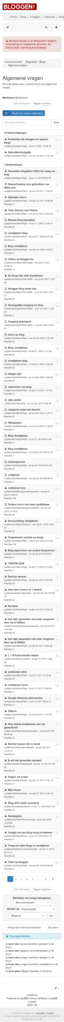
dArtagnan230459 (30, 507)
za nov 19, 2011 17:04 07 (41, 190)
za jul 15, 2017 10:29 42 (40, 688)
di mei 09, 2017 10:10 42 (40, 714)
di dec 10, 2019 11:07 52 (40, 390)
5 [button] (32, 879)
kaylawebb (27, 763)
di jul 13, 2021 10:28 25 (40, 146)
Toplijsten (49, 16)
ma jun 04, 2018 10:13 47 (41, 540)
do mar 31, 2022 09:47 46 (41, 236)
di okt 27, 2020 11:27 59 (40, 351)
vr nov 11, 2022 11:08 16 (40, 223)
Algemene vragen (23, 77)
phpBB (23, 998)
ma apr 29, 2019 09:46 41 (41, 478)
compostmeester (29, 730)
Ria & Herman (28, 819)
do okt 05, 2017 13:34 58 (40, 645)
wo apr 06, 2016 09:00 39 (41, 865)
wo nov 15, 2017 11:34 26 (41, 155)
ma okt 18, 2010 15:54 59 (41, 213)
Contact (49, 1013)
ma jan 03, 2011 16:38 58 (41, 200)
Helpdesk (40, 1013)
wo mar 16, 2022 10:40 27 (41, 249)
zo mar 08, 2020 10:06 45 (41, 377)
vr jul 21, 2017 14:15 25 (40, 675)
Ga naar (53, 927)
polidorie (26, 806)
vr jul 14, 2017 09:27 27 (40, 701)
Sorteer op (21, 909)
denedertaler (28, 747)
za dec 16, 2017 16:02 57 (41, 609)
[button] (53, 879)
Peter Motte (27, 262)
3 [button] (21, 879)
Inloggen (35, 16)
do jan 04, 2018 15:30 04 (40, 579)
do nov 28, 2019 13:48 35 (39, 403)
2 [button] (16, 879)
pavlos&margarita (30, 491)
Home (13, 16)
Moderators (21, 97)
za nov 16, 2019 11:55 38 (41, 426)
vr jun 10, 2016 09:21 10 (40, 835)
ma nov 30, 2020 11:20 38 (41, 338)
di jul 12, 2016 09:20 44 (40, 177)
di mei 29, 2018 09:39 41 (40, 553)
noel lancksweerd (30, 625)
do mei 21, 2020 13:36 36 (41, 364)
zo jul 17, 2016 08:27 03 (43, 806)
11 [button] (45, 879)
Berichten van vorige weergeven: (32, 900)
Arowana (26, 524)
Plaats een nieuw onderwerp (27, 113)
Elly (23, 403)
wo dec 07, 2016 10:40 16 (41, 793)
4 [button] (27, 879)
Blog (23, 16)
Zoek (56, 122)
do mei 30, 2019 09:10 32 (41, 452)
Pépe (24, 146)
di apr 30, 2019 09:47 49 (40, 465)
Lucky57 (26, 658)
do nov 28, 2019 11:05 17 (41, 413)
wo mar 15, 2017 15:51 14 (41, 780)
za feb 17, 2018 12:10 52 (40, 566)
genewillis (26, 592)
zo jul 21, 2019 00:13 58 (40, 439)
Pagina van (41, 103)
